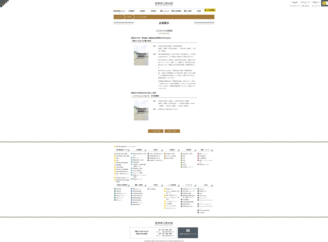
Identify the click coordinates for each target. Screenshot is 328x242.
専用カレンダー (120, 195)
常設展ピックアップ (188, 167)
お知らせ (201, 189)
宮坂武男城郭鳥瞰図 (188, 202)
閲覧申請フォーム (137, 202)
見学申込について (121, 193)
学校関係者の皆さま (154, 156)
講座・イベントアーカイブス (206, 161)
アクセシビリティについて (206, 201)
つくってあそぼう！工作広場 (172, 198)
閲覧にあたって (137, 189)
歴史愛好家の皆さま (154, 158)
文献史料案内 (119, 167)
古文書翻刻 (186, 199)
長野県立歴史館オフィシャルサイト (126, 146)
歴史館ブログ (203, 191)
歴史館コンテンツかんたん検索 (139, 176)
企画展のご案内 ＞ (172, 131)
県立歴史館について (119, 11)
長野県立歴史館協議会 (122, 162)
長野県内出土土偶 (187, 206)
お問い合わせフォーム (187, 234)
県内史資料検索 (137, 200)
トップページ (119, 17)
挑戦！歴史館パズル (171, 195)
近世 (184, 162)
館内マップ (136, 157)
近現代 (184, 165)
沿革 (117, 160)
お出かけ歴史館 (137, 170)
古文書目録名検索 (137, 193)
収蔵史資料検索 (137, 191)
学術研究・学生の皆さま (156, 160)
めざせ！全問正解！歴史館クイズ (172, 192)
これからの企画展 (171, 156)
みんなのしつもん (171, 208)
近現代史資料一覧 (137, 195)
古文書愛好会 (203, 158)
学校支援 (118, 189)
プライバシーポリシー (205, 204)
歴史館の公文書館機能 (122, 169)
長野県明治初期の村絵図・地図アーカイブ (189, 196)
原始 (184, 156)
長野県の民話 (186, 204)
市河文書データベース (189, 191)
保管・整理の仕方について (122, 174)
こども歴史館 (210, 11)
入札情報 (201, 212)
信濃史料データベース (189, 189)
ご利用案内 (131, 11)
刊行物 (199, 11)
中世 (184, 160)
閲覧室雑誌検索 (137, 198)
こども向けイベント (171, 201)
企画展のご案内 (170, 153)
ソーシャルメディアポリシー (206, 207)
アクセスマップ (294, 6)
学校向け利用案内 (176, 11)
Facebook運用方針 (204, 210)
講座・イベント (164, 11)
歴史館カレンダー (137, 179)
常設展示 (153, 11)
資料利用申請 (136, 204)
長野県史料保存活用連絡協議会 (122, 180)
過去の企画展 (169, 158)
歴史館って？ (169, 189)
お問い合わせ (305, 6)
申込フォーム (119, 198)
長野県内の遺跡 (187, 193)
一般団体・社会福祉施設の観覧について (139, 165)
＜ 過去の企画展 (155, 131)
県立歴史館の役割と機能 (122, 156)
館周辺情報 (136, 162)
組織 (117, 158)
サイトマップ (316, 6)
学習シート (119, 200)
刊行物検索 (152, 189)
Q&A (200, 193)
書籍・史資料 (188, 11)
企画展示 (142, 11)
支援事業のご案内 (137, 168)
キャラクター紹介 (171, 206)
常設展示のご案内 (187, 153)
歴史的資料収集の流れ (122, 171)
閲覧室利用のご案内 (138, 160)
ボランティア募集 (137, 173)
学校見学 (118, 191)
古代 (184, 158)
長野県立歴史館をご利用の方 (139, 154)
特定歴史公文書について (122, 177)
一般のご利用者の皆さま (156, 153)
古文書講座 (202, 156)
